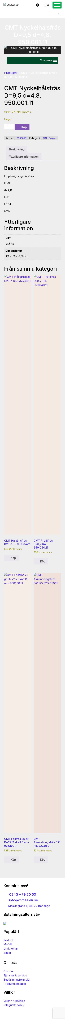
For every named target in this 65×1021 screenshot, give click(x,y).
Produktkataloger (14, 983)
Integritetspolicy (13, 1005)
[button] (46, 60)
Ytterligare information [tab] (23, 156)
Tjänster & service (15, 975)
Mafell (7, 944)
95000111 (22, 138)
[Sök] (57, 13)
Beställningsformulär (17, 979)
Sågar (7, 952)
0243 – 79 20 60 (22, 894)
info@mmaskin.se (23, 900)
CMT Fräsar (50, 138)
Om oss (8, 971)
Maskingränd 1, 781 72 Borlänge (29, 906)
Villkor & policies (14, 1001)
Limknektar (10, 948)
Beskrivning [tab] (16, 149)
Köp (24, 127)
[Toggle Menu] (57, 5)
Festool (8, 940)
